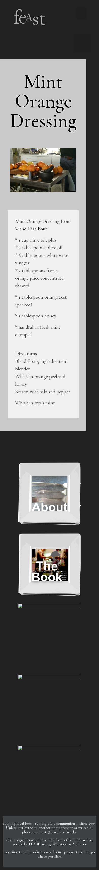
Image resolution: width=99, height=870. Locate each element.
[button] (81, 13)
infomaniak (84, 840)
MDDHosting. (40, 844)
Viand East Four (31, 229)
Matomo (79, 844)
